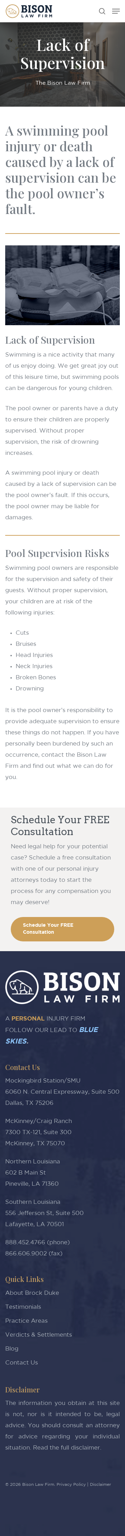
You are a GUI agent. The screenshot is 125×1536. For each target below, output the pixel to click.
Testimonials (23, 1307)
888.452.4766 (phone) (37, 1243)
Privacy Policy (71, 1485)
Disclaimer (100, 1485)
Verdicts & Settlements (38, 1335)
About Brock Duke (32, 1293)
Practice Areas (26, 1321)
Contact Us (21, 1363)
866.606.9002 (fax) (33, 1254)
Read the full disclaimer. (67, 1448)
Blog (11, 1349)
